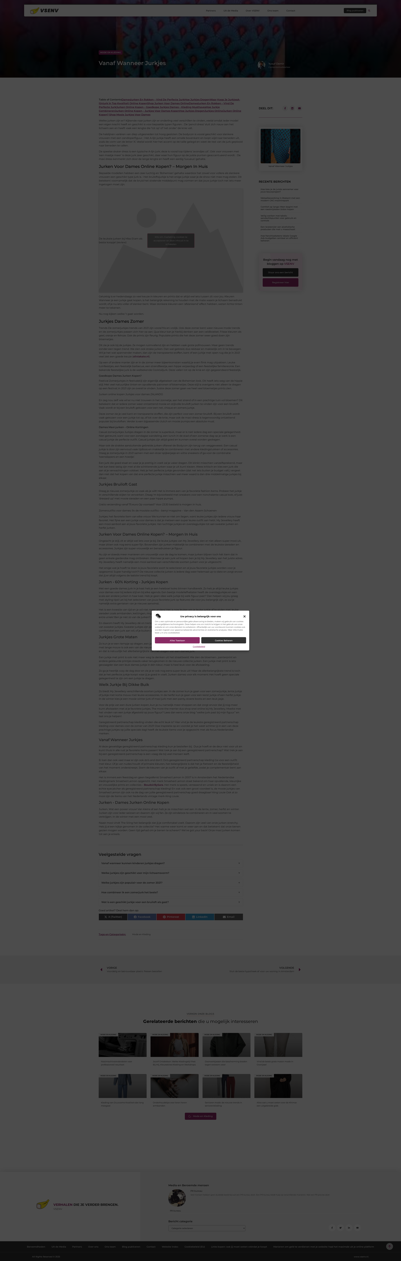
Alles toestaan (177, 640)
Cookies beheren (224, 640)
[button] (244, 616)
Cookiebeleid (199, 646)
